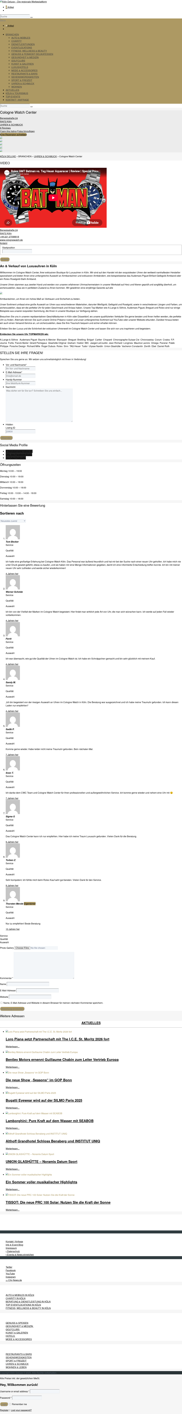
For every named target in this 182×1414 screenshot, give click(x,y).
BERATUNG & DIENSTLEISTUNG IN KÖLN (28, 1301)
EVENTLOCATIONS (21, 47)
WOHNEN (16, 86)
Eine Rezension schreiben (13, 134)
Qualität (4, 939)
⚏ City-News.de (14, 1280)
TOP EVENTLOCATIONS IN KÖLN (23, 1304)
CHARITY (16, 41)
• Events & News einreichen (20, 1254)
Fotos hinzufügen (26, 131)
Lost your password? (21, 1410)
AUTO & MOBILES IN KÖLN (20, 1295)
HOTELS (10, 1336)
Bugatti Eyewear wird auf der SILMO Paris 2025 (44, 1100)
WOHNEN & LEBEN (16, 1367)
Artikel (10, 7)
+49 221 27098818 (9, 236)
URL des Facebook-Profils (19, 454)
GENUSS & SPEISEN (17, 1322)
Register (4, 1410)
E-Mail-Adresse (14, 372)
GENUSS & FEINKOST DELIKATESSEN (32, 54)
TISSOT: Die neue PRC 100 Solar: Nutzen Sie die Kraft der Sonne (58, 1202)
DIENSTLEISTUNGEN (23, 44)
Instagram (11, 1276)
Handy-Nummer (14, 379)
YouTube (10, 1273)
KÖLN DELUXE (8, 156)
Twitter (9, 1267)
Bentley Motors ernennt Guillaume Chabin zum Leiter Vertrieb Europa (62, 1059)
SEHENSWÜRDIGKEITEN (25, 77)
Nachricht (10, 387)
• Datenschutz (13, 1251)
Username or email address (14, 1391)
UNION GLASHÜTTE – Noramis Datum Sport (41, 1161)
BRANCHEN (12, 34)
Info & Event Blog (14, 1244)
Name (3, 984)
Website (4, 996)
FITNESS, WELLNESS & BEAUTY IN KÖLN (28, 1308)
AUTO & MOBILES (20, 37)
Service (4, 935)
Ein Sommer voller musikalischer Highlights (41, 1181)
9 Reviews (5, 128)
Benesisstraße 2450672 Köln (9, 119)
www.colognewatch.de (11, 240)
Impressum (11, 1248)
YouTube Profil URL (16, 457)
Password (6, 1397)
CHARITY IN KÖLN (15, 1298)
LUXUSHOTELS (19, 67)
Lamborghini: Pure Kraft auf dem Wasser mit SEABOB (50, 1120)
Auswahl (4, 942)
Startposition (8, 247)
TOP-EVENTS (13, 96)
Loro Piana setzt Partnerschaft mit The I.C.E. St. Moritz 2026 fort (57, 1039)
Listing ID (10, 427)
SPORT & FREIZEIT (21, 80)
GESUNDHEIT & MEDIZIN (25, 57)
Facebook (11, 1270)
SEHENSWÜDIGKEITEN (19, 1357)
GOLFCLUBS (18, 60)
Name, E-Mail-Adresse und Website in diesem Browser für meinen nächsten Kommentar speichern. (53, 1002)
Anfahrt (3, 243)
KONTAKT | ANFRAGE (17, 99)
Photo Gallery (7, 947)
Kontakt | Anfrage (14, 1241)
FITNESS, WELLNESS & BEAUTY (29, 50)
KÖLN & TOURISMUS (17, 93)
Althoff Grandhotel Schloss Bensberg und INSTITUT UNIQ (53, 1141)
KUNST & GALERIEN (22, 63)
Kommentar (6, 978)
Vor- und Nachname (16, 364)
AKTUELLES (12, 90)
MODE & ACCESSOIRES (24, 70)
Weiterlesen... (12, 1046)
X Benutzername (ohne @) (19, 451)
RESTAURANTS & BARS (24, 73)
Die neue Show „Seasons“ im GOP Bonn (39, 1079)
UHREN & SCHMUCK (22, 83)
